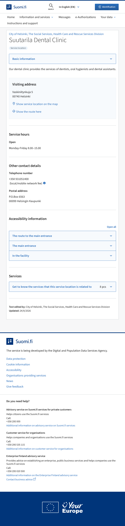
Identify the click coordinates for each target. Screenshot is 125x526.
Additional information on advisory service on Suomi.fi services (40, 425)
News (9, 381)
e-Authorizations (85, 17)
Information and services (35, 17)
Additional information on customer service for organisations (39, 448)
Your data (106, 17)
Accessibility (13, 370)
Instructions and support (22, 23)
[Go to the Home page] (19, 7)
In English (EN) (67, 7)
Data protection (16, 359)
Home (11, 17)
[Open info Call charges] (44, 183)
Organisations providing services (26, 376)
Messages (64, 17)
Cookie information (18, 364)
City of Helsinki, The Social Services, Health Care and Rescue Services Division (56, 34)
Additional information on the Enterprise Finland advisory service (41, 475)
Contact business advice (24, 479)
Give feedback (14, 387)
